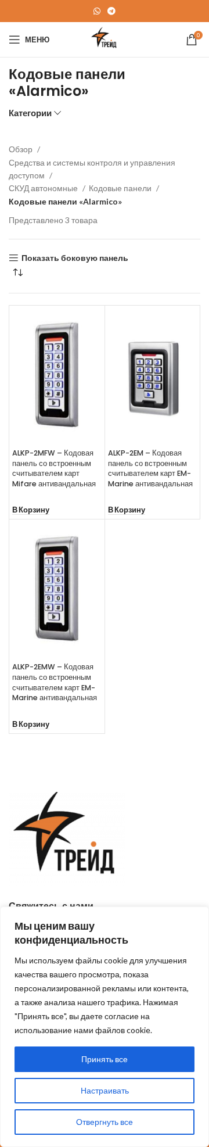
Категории (30, 113)
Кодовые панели (121, 188)
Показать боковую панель (74, 258)
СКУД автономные (44, 188)
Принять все (104, 1059)
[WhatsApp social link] (97, 11)
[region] (104, 1026)
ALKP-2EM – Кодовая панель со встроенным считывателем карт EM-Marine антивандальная (150, 468)
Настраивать (105, 1090)
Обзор (21, 149)
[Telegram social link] (111, 11)
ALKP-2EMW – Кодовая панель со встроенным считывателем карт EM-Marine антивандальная (54, 682)
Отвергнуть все (104, 1122)
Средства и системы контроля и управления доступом (92, 168)
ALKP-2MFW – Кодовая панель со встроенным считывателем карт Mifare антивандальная (54, 468)
